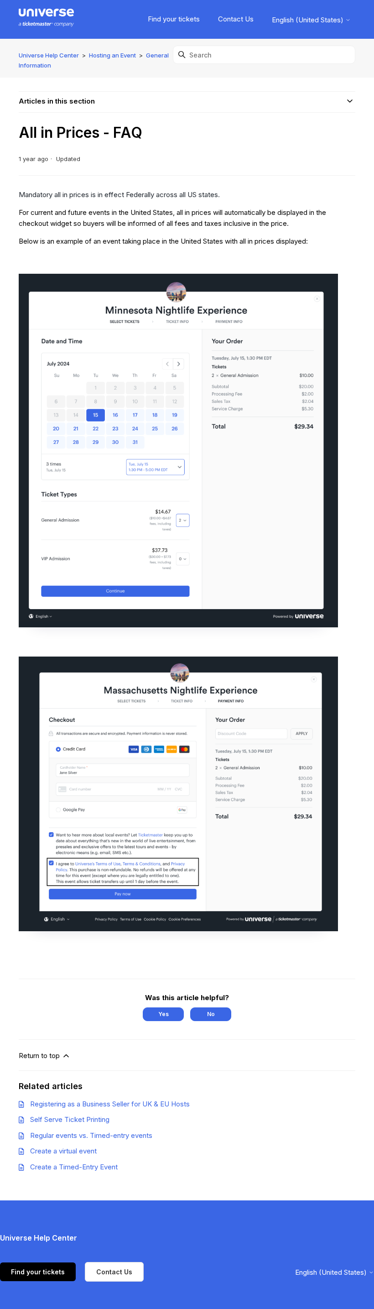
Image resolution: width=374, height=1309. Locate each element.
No (211, 1014)
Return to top (40, 1055)
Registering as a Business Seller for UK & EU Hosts (110, 1104)
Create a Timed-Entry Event (74, 1167)
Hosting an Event (112, 55)
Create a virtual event (63, 1151)
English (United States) (308, 20)
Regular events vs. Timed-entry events (91, 1135)
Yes (163, 1014)
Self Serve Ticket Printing (69, 1119)
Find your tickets (174, 19)
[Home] (46, 19)
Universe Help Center (49, 55)
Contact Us (236, 19)
